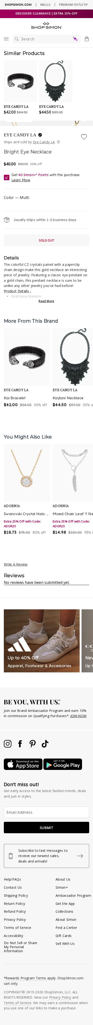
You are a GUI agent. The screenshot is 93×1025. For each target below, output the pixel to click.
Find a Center (66, 927)
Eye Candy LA (20, 135)
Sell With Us (65, 943)
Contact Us (13, 887)
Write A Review (16, 564)
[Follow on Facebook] (20, 746)
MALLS (45, 4)
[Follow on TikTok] (45, 746)
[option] (27, 368)
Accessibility (13, 935)
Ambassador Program (73, 895)
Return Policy (14, 903)
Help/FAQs (12, 879)
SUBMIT (46, 827)
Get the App (65, 903)
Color (16, 197)
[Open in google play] (62, 768)
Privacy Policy (15, 919)
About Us (63, 879)
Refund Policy (15, 911)
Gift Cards (64, 935)
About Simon (66, 919)
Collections (64, 911)
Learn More (20, 180)
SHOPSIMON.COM (18, 4)
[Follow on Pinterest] (33, 746)
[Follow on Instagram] (8, 746)
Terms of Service (17, 927)
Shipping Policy (16, 895)
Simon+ (62, 887)
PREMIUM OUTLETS (73, 4)
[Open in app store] (23, 768)
